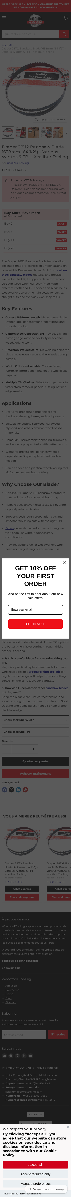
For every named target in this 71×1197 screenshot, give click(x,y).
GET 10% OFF (35, 624)
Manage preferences (36, 1183)
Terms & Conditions (30, 1193)
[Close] (68, 1127)
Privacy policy (10, 1193)
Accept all (35, 1165)
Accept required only (35, 1174)
